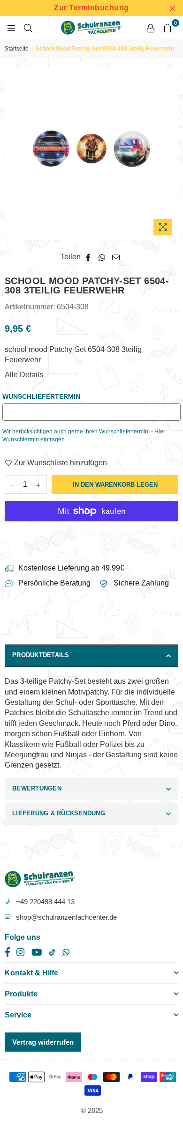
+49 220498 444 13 (45, 902)
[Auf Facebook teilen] (88, 257)
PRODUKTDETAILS (40, 655)
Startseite (17, 48)
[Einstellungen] (150, 28)
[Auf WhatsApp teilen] (102, 257)
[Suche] (28, 28)
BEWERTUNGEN (36, 788)
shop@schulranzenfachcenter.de (66, 917)
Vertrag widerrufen (43, 1042)
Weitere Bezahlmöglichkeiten (91, 534)
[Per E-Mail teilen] (116, 257)
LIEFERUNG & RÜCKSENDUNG (58, 813)
